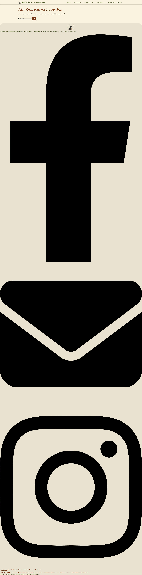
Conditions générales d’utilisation (44, 572)
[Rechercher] (34, 18)
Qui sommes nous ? (89, 2)
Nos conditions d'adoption (69, 572)
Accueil (69, 2)
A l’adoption (77, 2)
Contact (120, 2)
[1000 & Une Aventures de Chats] (19, 2)
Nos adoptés (111, 2)
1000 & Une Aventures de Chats (33, 2)
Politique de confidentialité (28, 572)
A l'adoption (15, 570)
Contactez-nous (58, 572)
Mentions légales (16, 572)
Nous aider (100, 2)
